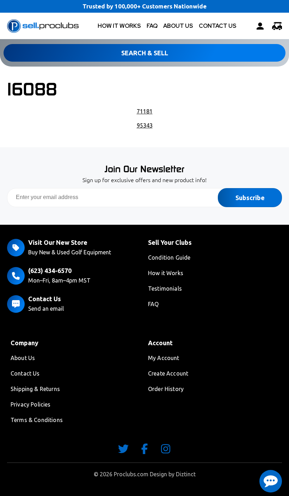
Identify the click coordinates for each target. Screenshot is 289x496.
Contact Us (217, 26)
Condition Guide (169, 257)
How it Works (165, 273)
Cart (277, 26)
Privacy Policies (31, 404)
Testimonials (165, 288)
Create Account (168, 373)
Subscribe (250, 197)
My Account (163, 358)
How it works (119, 26)
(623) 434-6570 (50, 270)
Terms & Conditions (37, 420)
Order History (166, 389)
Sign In (260, 26)
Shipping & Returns (35, 389)
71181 (145, 111)
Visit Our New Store (57, 242)
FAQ (152, 26)
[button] (270, 481)
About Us (178, 26)
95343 (145, 125)
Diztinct (186, 474)
